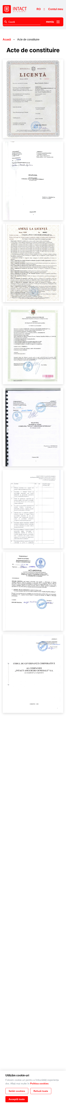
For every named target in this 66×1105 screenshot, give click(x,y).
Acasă (7, 39)
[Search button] (5, 21)
